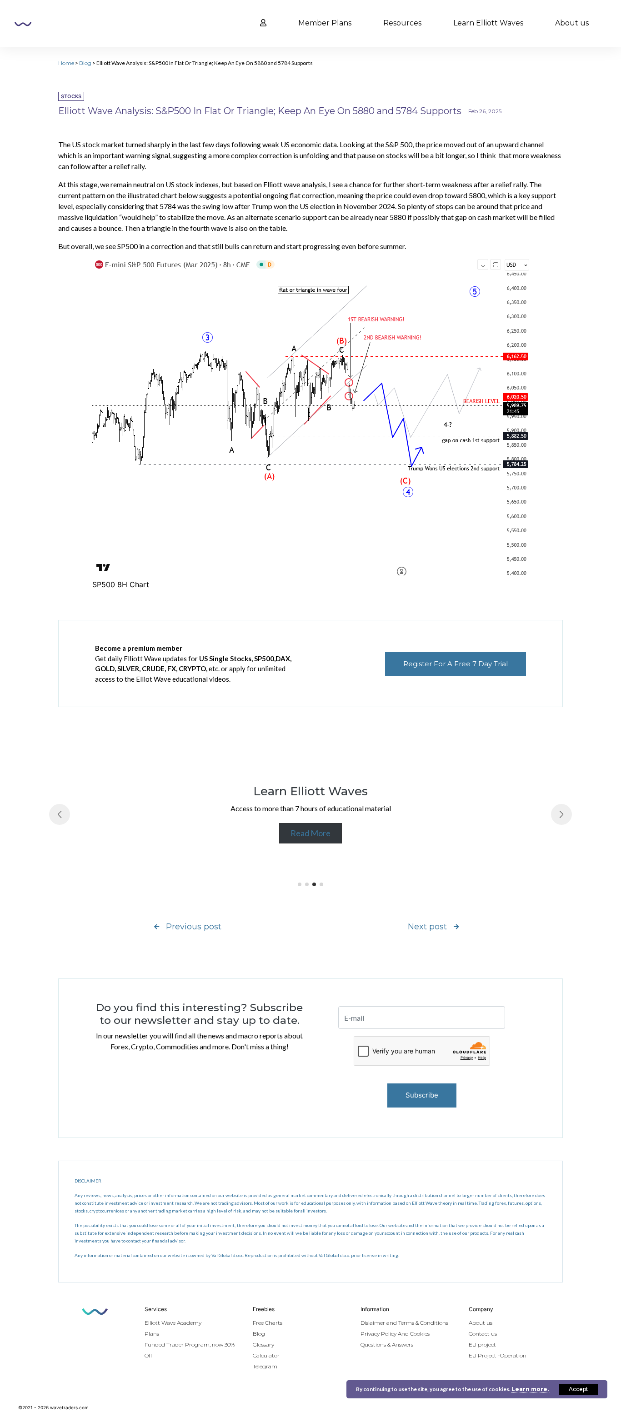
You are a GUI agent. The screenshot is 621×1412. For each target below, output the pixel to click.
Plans (152, 1333)
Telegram (265, 1366)
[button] (299, 884)
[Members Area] (263, 23)
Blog (85, 63)
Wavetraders (23, 24)
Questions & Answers (387, 1344)
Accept (578, 1389)
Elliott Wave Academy (173, 1322)
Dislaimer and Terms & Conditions (404, 1322)
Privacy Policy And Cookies (395, 1333)
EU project (482, 1344)
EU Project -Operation (497, 1355)
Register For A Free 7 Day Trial (455, 663)
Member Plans (324, 23)
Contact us (483, 1333)
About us (572, 23)
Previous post (193, 927)
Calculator (266, 1355)
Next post (427, 927)
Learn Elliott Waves (488, 23)
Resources (402, 23)
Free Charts (267, 1322)
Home (66, 63)
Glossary (263, 1344)
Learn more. (530, 1389)
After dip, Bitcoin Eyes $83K (359, 808)
